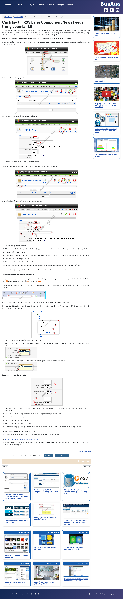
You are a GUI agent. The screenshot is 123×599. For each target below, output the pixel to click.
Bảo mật (30, 594)
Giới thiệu (15, 594)
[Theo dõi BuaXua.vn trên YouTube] (117, 10)
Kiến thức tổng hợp (44, 5)
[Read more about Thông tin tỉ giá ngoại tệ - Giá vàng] (106, 24)
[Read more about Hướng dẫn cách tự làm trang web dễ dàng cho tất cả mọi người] (106, 119)
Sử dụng (22, 594)
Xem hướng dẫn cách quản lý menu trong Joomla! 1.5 (23, 439)
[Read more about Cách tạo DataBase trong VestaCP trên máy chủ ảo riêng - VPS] (76, 480)
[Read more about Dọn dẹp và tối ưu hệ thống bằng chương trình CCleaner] (76, 571)
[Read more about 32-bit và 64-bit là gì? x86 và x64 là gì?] (46, 539)
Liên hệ (36, 594)
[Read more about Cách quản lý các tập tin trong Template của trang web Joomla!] (46, 480)
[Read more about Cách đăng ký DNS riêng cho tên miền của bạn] (16, 511)
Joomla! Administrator (20, 456)
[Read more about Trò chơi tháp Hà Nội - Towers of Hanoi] (106, 145)
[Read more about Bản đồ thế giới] (106, 72)
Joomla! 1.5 (6, 456)
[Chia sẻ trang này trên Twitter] (83, 462)
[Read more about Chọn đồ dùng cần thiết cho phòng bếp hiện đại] (46, 573)
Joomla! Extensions (36, 456)
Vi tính (17, 5)
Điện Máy (28, 5)
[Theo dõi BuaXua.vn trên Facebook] (106, 10)
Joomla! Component (61, 456)
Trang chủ (8, 5)
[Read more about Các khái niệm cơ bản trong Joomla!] (16, 573)
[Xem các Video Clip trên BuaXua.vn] (88, 462)
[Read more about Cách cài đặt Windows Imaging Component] (16, 543)
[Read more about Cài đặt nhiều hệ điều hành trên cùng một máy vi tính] (76, 539)
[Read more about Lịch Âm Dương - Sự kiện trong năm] (106, 48)
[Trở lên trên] (120, 596)
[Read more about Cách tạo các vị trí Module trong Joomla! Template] (46, 509)
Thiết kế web (49, 456)
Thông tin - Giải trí (64, 5)
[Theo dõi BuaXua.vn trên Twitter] (111, 10)
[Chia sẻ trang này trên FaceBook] (78, 462)
